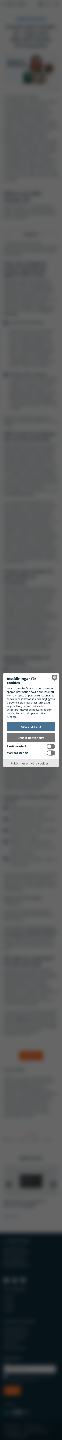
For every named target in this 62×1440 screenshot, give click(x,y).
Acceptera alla (31, 726)
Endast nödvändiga (31, 738)
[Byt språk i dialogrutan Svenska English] (54, 678)
